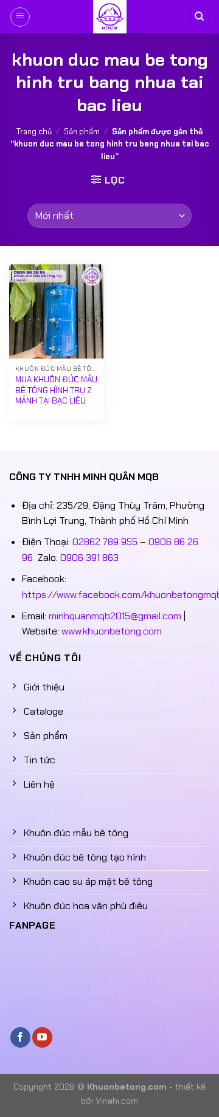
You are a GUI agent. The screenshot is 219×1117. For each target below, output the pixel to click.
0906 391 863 (89, 557)
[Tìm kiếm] (199, 17)
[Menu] (20, 17)
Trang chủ (34, 131)
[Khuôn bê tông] (109, 16)
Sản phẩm (82, 131)
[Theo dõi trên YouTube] (42, 1037)
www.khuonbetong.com (111, 631)
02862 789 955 (104, 541)
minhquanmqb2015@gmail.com (115, 616)
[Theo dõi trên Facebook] (20, 1037)
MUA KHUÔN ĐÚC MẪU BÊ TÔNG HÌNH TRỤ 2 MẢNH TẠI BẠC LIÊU (56, 390)
